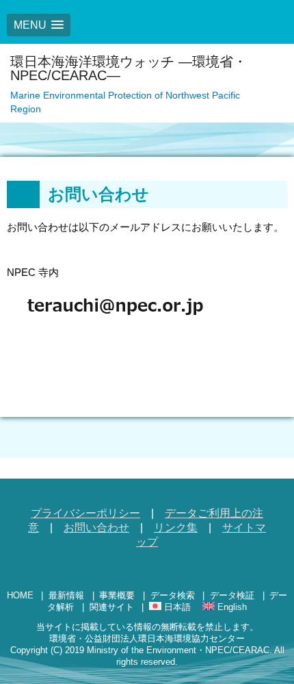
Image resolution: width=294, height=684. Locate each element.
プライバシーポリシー (85, 513)
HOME (20, 595)
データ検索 (172, 595)
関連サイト (112, 607)
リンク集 (176, 527)
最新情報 (66, 595)
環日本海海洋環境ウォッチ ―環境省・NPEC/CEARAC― (128, 68)
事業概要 (117, 595)
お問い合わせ (96, 527)
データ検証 (232, 595)
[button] (38, 25)
